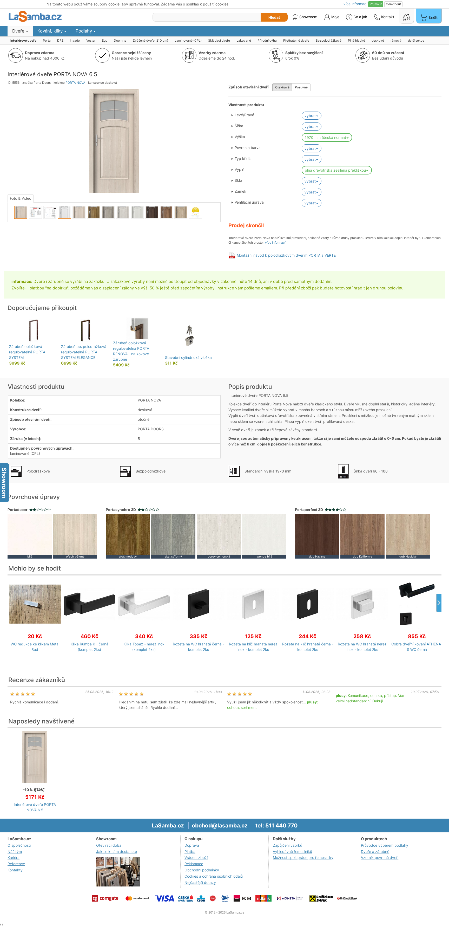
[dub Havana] (317, 536)
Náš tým (15, 851)
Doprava (191, 845)
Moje (334, 17)
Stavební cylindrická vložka (188, 357)
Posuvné (301, 87)
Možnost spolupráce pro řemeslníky (303, 857)
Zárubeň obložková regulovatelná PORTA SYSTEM (27, 352)
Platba (189, 851)
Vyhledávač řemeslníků (292, 851)
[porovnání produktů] (406, 16)
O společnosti (19, 845)
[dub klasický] (408, 536)
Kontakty (15, 870)
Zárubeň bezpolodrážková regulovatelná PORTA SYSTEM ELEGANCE (83, 352)
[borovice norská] (219, 536)
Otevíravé (282, 87)
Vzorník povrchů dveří (379, 857)
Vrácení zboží (196, 857)
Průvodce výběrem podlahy (384, 845)
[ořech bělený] (75, 536)
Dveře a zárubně (375, 851)
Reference (16, 864)
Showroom (307, 17)
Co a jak (360, 17)
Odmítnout (393, 4)
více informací (275, 242)
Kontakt (387, 17)
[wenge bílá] (264, 536)
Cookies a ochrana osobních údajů (213, 876)
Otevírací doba (108, 845)
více (355, 4)
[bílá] (30, 536)
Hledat (274, 17)
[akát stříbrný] (173, 536)
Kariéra (13, 857)
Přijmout (376, 4)
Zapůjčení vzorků (287, 845)
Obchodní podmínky (201, 870)
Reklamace (193, 864)
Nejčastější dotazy (200, 882)
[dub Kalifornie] (362, 536)
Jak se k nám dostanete (116, 851)
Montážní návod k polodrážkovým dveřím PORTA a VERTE (286, 255)
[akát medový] (128, 536)
